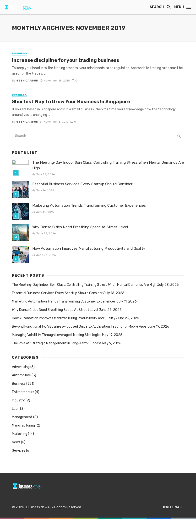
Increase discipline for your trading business (65, 60)
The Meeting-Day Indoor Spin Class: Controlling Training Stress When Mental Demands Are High (108, 165)
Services (18, 451)
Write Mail (173, 507)
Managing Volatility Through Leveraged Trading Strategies (56, 335)
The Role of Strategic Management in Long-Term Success (57, 343)
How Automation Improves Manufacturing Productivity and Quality (88, 248)
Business (19, 53)
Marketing (19, 434)
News (16, 442)
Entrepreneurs (23, 392)
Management (22, 417)
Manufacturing (23, 425)
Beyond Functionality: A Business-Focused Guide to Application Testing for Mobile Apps (79, 326)
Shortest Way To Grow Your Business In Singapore (71, 101)
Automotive (21, 375)
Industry (18, 400)
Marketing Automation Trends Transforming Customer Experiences (89, 205)
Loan (15, 409)
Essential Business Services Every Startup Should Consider (82, 184)
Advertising (21, 367)
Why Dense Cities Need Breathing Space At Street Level (80, 227)
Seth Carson (27, 80)
